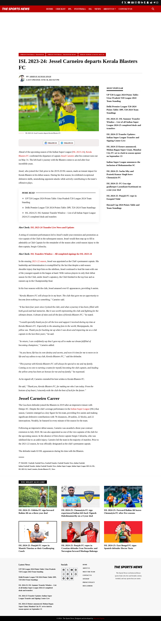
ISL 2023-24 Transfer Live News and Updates (52, 227)
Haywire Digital (99, 618)
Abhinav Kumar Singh (40, 77)
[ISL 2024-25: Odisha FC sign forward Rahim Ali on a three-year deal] (38, 496)
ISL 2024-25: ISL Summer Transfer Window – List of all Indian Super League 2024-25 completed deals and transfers (37, 587)
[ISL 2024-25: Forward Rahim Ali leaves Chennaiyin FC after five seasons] (123, 496)
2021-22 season (39, 261)
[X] (125, 3)
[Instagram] (135, 3)
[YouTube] (129, 3)
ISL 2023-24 (78, 152)
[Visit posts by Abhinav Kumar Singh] (22, 78)
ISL (93, 466)
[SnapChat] (147, 3)
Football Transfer (51, 463)
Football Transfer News (65, 463)
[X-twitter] (68, 570)
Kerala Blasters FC (44, 469)
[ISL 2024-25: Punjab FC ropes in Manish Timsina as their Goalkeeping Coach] (38, 532)
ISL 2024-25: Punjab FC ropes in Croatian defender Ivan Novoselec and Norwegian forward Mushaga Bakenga (79, 548)
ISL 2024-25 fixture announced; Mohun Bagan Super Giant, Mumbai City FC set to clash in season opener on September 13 (36, 606)
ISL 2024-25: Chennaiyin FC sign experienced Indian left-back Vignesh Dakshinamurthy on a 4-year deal (78, 513)
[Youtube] (72, 570)
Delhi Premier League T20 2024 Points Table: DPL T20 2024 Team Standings (60, 207)
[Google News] (132, 3)
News (53, 469)
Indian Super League (80, 409)
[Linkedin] (68, 574)
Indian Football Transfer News (62, 54)
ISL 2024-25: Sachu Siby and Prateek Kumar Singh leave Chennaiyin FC (120, 174)
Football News (39, 463)
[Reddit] (151, 3)
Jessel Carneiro (67, 156)
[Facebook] (122, 3)
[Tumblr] (144, 3)
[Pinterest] (139, 3)
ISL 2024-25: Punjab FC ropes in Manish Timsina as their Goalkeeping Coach (36, 548)
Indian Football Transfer (32, 54)
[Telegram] (154, 3)
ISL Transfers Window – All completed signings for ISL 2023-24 (61, 254)
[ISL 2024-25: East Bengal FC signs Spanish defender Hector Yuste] (123, 532)
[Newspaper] (72, 578)
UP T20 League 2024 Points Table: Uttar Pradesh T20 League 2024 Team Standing (123, 98)
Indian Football (79, 463)
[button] (153, 9)
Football (31, 463)
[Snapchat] (76, 574)
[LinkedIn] (142, 3)
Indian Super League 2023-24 (92, 54)
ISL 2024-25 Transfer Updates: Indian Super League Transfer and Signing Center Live (123, 137)
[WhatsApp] (157, 3)
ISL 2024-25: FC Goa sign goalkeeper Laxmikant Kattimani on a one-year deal (124, 186)
